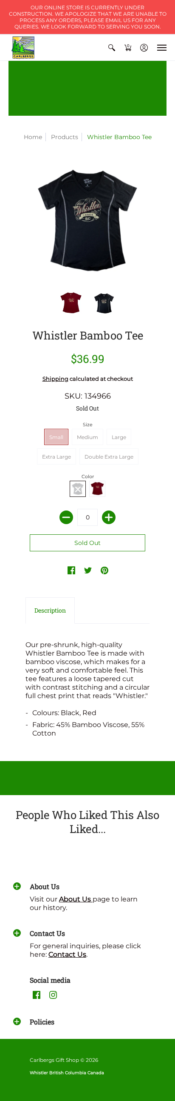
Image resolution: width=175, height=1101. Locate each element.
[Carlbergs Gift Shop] (23, 47)
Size (88, 425)
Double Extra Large (109, 457)
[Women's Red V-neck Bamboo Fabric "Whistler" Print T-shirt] (71, 303)
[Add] (109, 517)
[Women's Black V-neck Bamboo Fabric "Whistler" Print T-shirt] (104, 303)
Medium (87, 437)
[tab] (50, 610)
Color (88, 476)
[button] (112, 47)
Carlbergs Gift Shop (54, 1060)
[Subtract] (66, 517)
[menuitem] (112, 47)
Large (119, 437)
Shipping (55, 379)
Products (64, 137)
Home (33, 137)
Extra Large (56, 457)
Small (56, 437)
